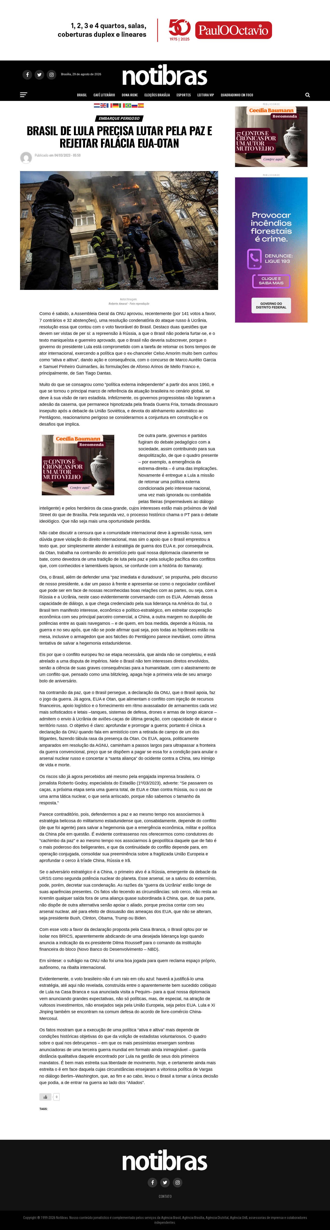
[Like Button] (45, 1097)
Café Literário (104, 94)
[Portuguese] (128, 105)
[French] (110, 105)
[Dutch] (97, 105)
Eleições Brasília (157, 94)
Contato (165, 1196)
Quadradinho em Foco (237, 94)
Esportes (184, 94)
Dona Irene (130, 94)
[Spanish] (141, 105)
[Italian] (122, 105)
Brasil (82, 94)
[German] (116, 105)
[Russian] (135, 105)
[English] (103, 105)
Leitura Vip (205, 94)
